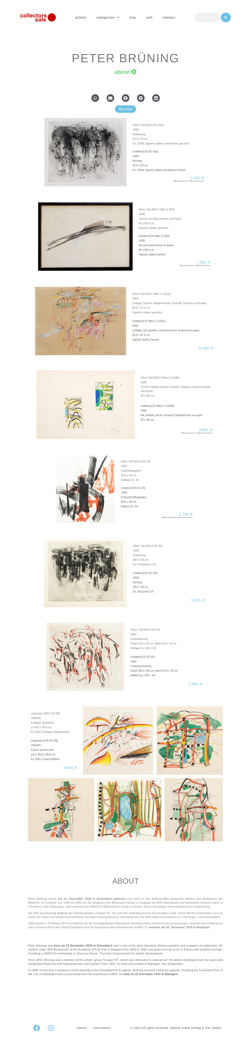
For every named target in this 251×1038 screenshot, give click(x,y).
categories (105, 17)
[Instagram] (50, 1028)
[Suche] (226, 17)
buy (133, 17)
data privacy (102, 1027)
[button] (95, 98)
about (122, 72)
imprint (82, 1027)
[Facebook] (36, 1028)
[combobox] (208, 17)
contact (168, 17)
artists (80, 17)
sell (149, 17)
